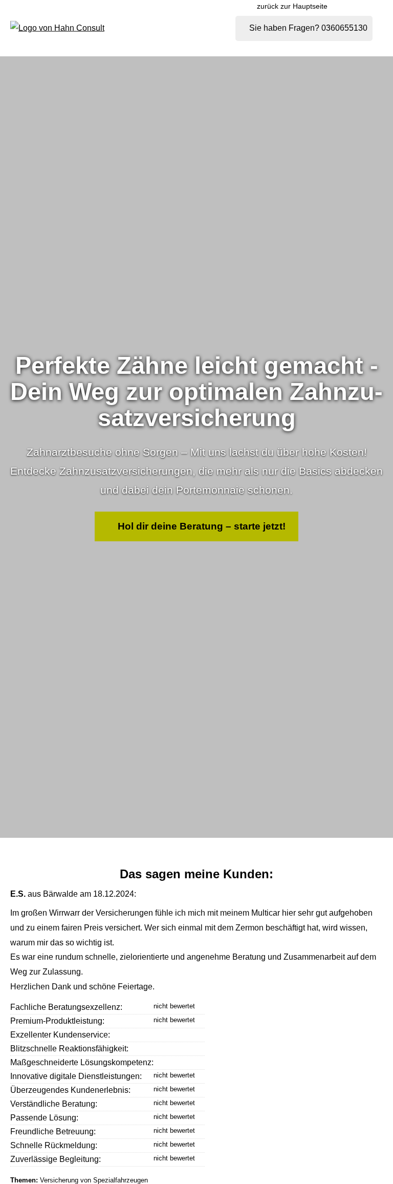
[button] (196, 527)
